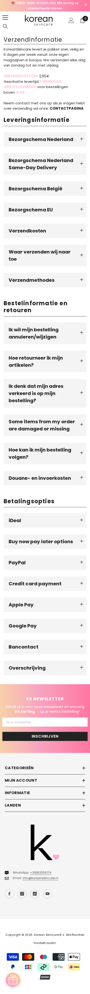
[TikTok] (34, 893)
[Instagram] (22, 893)
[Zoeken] (5, 26)
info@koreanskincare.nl (40, 878)
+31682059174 (40, 872)
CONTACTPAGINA (67, 108)
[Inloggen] (71, 20)
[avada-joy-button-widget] (13, 979)
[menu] (5, 17)
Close (86, 4)
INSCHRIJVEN (45, 736)
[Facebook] (9, 893)
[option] (45, 5)
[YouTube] (47, 893)
